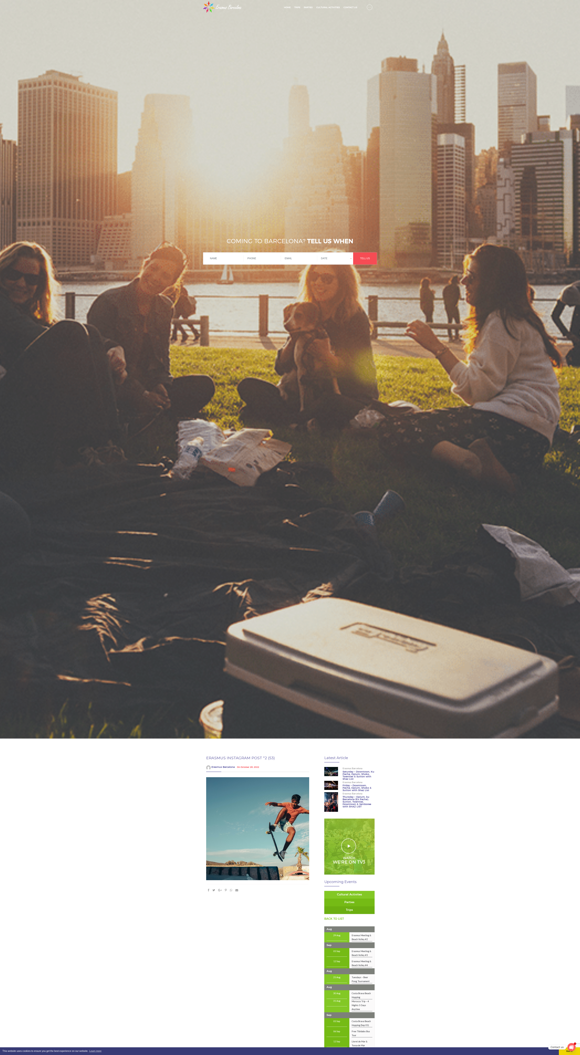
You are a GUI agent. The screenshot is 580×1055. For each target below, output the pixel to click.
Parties (308, 7)
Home (287, 7)
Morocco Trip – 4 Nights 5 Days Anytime (360, 1005)
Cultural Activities (328, 7)
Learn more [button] (95, 1051)
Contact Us (350, 7)
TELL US (365, 258)
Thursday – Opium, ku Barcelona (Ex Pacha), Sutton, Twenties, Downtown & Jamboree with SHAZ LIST (357, 802)
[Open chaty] (571, 1047)
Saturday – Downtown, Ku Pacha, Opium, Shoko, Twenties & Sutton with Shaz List (358, 775)
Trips (297, 7)
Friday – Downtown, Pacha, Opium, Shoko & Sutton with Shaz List (357, 788)
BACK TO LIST (334, 918)
